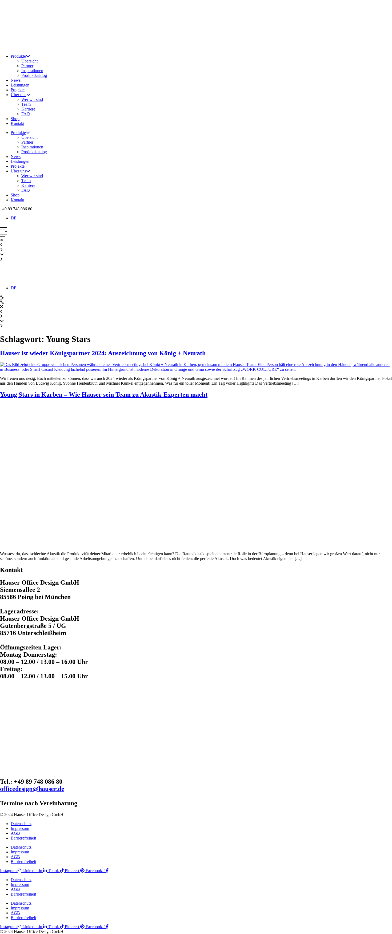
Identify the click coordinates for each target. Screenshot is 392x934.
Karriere (28, 109)
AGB (15, 833)
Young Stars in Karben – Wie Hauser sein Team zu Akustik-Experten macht (103, 394)
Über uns (18, 94)
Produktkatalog (34, 75)
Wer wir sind (32, 99)
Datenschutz (21, 823)
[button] (16, 209)
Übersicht (29, 61)
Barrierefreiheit (23, 838)
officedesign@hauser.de (32, 788)
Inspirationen (32, 70)
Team (26, 104)
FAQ (25, 114)
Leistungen (20, 85)
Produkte (18, 56)
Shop (15, 118)
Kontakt (17, 123)
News (16, 80)
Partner (27, 66)
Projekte (18, 90)
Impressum (20, 828)
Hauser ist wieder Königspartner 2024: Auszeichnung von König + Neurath (103, 353)
